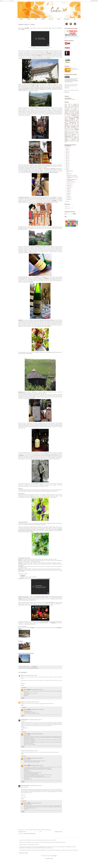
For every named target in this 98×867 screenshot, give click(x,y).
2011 (67, 201)
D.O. (66, 117)
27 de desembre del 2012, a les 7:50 (35, 719)
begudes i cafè (67, 106)
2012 (67, 169)
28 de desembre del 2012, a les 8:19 (36, 758)
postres (66, 134)
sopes (66, 137)
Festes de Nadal (74, 121)
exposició (77, 120)
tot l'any (74, 138)
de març (68, 196)
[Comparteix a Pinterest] (36, 666)
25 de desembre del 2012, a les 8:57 (36, 689)
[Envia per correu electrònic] (31, 666)
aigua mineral (67, 104)
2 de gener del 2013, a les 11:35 (36, 785)
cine (78, 107)
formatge (66, 123)
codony (68, 108)
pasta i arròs (72, 132)
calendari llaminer (68, 107)
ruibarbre (32, 627)
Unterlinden (31, 164)
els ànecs (60, 198)
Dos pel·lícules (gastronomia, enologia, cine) (72, 180)
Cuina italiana (67, 115)
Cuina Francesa (29, 668)
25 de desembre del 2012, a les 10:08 (32, 701)
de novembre (69, 183)
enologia (34, 668)
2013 (67, 168)
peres (37, 202)
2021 (67, 155)
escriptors (72, 118)
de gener (68, 199)
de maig (68, 193)
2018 (67, 160)
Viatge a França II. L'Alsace (71, 175)
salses (75, 136)
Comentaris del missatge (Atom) (29, 833)
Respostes (24, 687)
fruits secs (73, 124)
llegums (72, 129)
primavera (74, 134)
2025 (67, 149)
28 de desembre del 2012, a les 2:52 (31, 750)
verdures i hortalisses (70, 139)
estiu (72, 120)
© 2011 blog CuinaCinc (49, 858)
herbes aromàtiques (71, 127)
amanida (74, 104)
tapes (71, 137)
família (67, 121)
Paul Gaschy (49, 352)
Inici (40, 831)
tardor (75, 137)
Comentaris (68, 208)
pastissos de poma (21, 202)
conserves (74, 109)
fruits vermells (52, 198)
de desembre (69, 170)
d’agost (68, 188)
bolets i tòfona (74, 106)
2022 (67, 154)
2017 (67, 161)
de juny (68, 191)
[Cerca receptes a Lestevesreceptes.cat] (23, 852)
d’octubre (68, 185)
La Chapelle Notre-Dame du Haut (37, 54)
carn (74, 107)
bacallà (74, 105)
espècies (66, 120)
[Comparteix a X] (33, 666)
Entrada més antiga (58, 831)
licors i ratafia (67, 129)
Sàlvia (22, 675)
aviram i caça (67, 105)
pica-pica (72, 133)
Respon (22, 685)
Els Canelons (69, 173)
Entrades (67, 206)
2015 (67, 164)
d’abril (68, 194)
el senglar (42, 198)
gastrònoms (67, 125)
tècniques (66, 138)
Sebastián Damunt (24, 719)
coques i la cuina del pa (70, 110)
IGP (70, 128)
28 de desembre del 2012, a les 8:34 (36, 765)
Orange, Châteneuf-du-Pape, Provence (26, 653)
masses (69, 131)
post (76, 133)
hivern (66, 128)
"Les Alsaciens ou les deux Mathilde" (43, 578)
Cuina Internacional (71, 114)
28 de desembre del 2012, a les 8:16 (36, 733)
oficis (73, 131)
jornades (75, 128)
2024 (67, 151)
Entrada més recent (22, 831)
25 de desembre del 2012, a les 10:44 (36, 709)
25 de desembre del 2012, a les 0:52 (30, 675)
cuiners (74, 115)
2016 (67, 163)
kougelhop (54, 200)
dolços (70, 117)
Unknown (23, 701)
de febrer (68, 197)
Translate (73, 99)
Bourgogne (27, 28)
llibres (77, 129)
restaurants (68, 136)
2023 (67, 152)
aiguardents (53, 168)
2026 (67, 147)
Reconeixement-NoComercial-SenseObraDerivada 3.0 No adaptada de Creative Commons (71, 80)
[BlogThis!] (32, 666)
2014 (67, 166)
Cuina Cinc (26, 689)
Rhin (38, 85)
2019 (67, 158)
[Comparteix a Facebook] (34, 666)
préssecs (40, 202)
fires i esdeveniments (70, 122)
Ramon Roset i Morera (25, 785)
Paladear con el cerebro (71, 181)
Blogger (55, 855)
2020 (67, 157)
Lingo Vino (33, 47)
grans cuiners (76, 125)
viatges (37, 668)
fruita (73, 123)
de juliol (68, 190)
